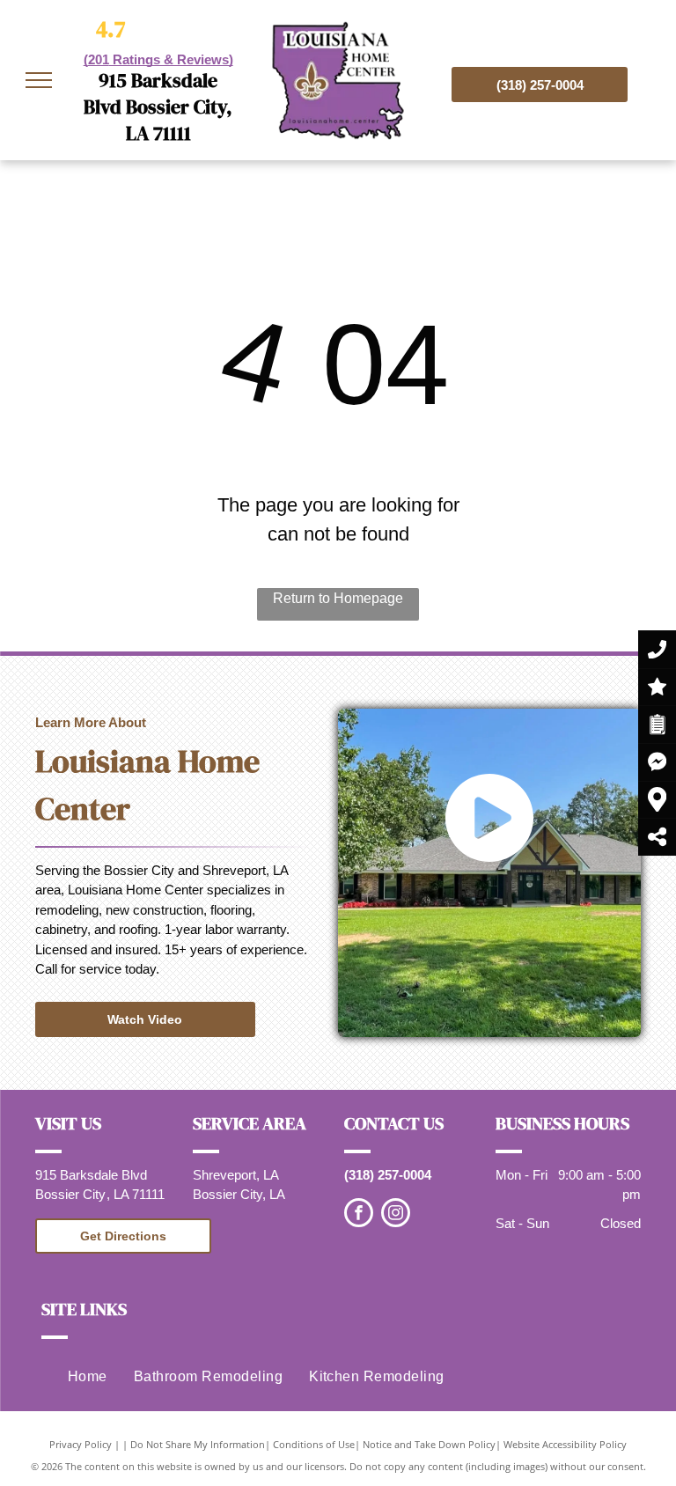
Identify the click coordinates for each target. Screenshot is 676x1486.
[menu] (39, 80)
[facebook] (358, 1215)
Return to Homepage (338, 598)
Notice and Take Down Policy (429, 1444)
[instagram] (395, 1215)
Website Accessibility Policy (565, 1444)
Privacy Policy (80, 1444)
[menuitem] (88, 1377)
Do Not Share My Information (197, 1444)
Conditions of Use (314, 1444)
